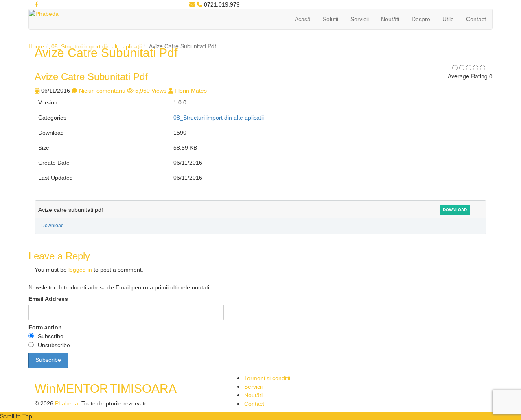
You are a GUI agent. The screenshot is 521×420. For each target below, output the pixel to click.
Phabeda (66, 403)
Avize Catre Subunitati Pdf (91, 76)
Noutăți (390, 19)
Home (36, 46)
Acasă (303, 19)
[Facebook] (36, 4)
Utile (448, 19)
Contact (476, 19)
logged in (80, 269)
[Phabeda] (44, 13)
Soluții (330, 19)
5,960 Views (150, 90)
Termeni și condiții (267, 378)
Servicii (359, 19)
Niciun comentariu (102, 90)
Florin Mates (191, 90)
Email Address (48, 299)
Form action (45, 327)
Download (455, 209)
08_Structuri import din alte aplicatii (96, 46)
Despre (421, 19)
